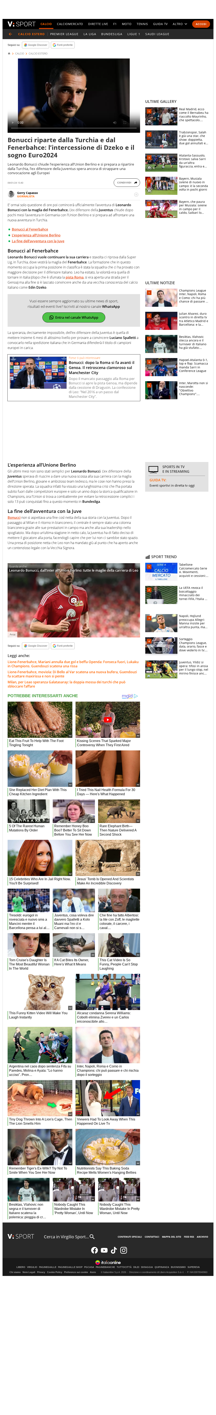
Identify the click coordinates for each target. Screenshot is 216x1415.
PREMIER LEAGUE (64, 34)
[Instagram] (123, 1252)
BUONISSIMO (178, 1267)
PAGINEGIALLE (47, 1267)
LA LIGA (90, 34)
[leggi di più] (136, 194)
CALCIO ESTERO (38, 53)
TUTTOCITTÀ (124, 1267)
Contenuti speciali (130, 1236)
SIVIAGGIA (147, 1267)
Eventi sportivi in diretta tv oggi (172, 485)
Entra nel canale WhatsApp (76, 317)
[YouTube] (104, 1252)
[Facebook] (94, 1252)
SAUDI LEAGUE (157, 34)
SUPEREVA (194, 1267)
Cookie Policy (54, 1272)
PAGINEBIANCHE (105, 1267)
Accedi (201, 24)
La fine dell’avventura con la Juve (38, 241)
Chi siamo (15, 1272)
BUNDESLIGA (111, 34)
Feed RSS (189, 1236)
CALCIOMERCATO (70, 23)
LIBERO (20, 1267)
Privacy (41, 1272)
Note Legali (29, 1272)
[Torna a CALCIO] (10, 34)
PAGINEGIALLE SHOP (70, 1267)
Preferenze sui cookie (76, 1272)
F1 (115, 23)
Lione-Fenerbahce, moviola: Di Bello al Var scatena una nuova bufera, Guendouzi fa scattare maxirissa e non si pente (72, 674)
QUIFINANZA (162, 1267)
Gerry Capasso (27, 193)
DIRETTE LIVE (98, 23)
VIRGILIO (32, 1267)
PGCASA (89, 1267)
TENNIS (142, 23)
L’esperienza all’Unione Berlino (36, 235)
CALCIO (46, 23)
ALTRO (178, 23)
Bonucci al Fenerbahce (30, 229)
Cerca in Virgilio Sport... (66, 1237)
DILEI (136, 1267)
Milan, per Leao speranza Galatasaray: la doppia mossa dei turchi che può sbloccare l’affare (67, 684)
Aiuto (93, 1272)
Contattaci (152, 1236)
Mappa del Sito (171, 1236)
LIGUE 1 (133, 34)
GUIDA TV (160, 23)
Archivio (202, 1236)
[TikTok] (114, 1252)
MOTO (127, 23)
